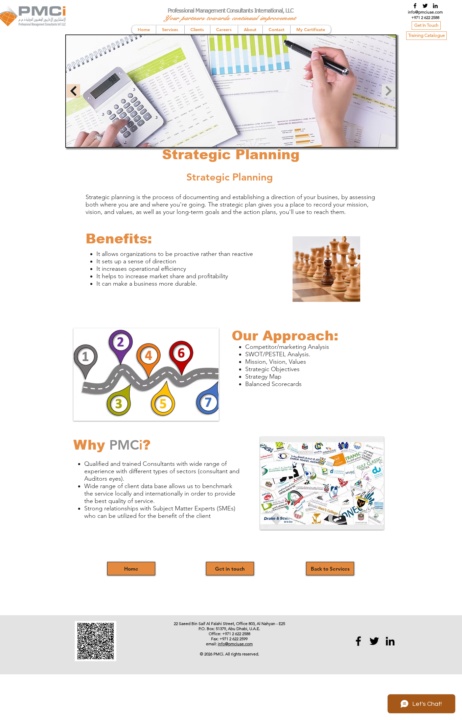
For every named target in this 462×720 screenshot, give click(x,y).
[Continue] (73, 91)
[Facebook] (415, 5)
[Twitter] (425, 5)
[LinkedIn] (435, 5)
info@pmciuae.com (425, 12)
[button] (146, 374)
